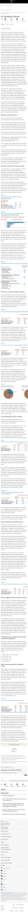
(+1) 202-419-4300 (4, 827)
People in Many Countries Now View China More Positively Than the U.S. (14, 810)
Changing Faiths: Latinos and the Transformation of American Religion (13, 13)
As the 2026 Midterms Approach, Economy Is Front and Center (14, 799)
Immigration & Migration (6, 836)
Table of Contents (5, 28)
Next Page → (13, 751)
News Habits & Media (5, 860)
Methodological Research (6, 863)
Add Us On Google (9, 24)
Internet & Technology (6, 857)
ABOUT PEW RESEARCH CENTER (7, 892)
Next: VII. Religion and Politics (14, 744)
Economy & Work (4, 852)
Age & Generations (5, 844)
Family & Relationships (6, 849)
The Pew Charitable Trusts (19, 899)
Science (2, 854)
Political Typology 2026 (9, 795)
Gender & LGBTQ (4, 847)
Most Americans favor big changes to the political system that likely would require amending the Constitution (13, 805)
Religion (2, 842)
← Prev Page (13, 748)
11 (16, 750)
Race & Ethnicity (4, 839)
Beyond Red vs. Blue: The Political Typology (14, 814)
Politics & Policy (4, 831)
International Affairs (5, 834)
